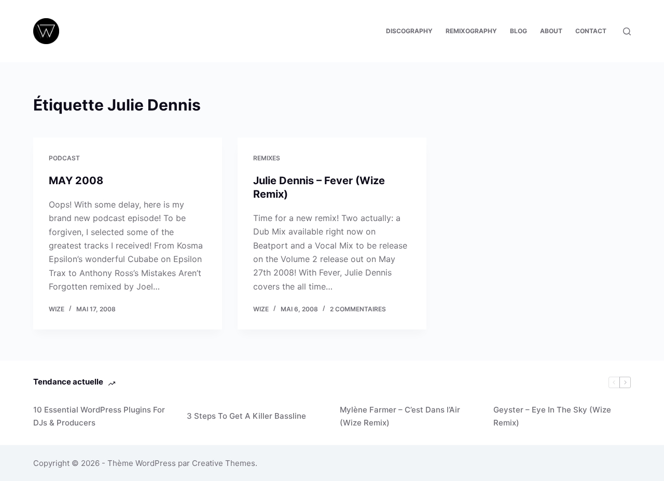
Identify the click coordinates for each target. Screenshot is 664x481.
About (551, 31)
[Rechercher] (627, 31)
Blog (518, 31)
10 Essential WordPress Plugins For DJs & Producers (99, 416)
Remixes (266, 158)
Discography (409, 31)
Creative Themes (223, 463)
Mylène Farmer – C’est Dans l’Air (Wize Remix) (400, 416)
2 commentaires (358, 309)
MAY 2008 (76, 180)
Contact (590, 31)
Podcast (64, 158)
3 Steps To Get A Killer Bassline (246, 416)
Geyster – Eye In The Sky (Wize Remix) (552, 416)
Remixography (471, 31)
